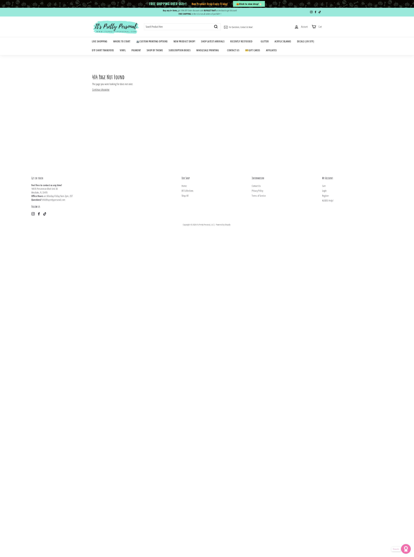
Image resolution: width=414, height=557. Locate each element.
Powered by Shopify (223, 224)
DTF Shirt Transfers (103, 50)
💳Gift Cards (252, 50)
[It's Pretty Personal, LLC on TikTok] (44, 214)
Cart (324, 185)
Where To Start (121, 41)
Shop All (185, 195)
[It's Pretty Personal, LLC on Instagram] (33, 214)
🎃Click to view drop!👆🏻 (249, 3)
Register (325, 195)
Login (324, 190)
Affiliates (271, 50)
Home (184, 185)
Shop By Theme (155, 50)
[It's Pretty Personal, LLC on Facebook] (39, 214)
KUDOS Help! (327, 200)
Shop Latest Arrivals (212, 41)
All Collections (187, 190)
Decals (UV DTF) (305, 41)
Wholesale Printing (207, 50)
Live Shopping (99, 41)
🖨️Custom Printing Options (152, 41)
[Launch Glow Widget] (406, 549)
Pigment (136, 50)
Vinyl (123, 50)
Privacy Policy (257, 190)
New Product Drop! (184, 41)
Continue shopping (100, 89)
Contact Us (233, 50)
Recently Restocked (241, 41)
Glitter (265, 41)
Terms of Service (259, 195)
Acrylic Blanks (283, 41)
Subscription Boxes (180, 50)
